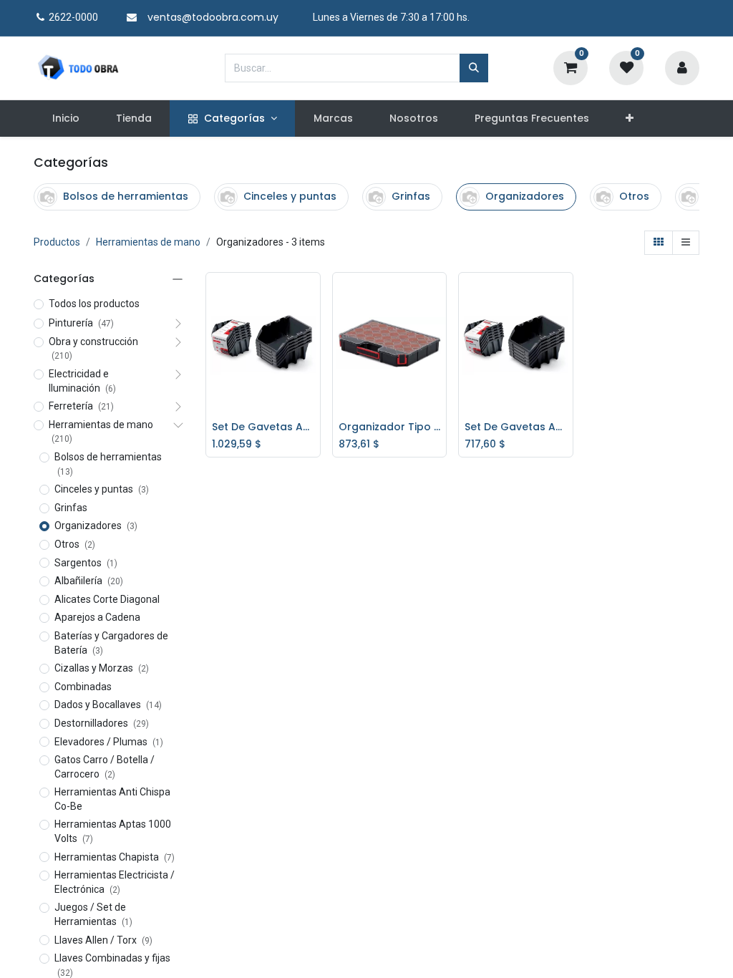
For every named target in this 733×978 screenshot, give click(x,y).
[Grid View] (658, 243)
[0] (570, 66)
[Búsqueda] (474, 68)
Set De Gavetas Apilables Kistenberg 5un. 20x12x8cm (516, 427)
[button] (630, 118)
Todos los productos (94, 303)
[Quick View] (312, 294)
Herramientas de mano (148, 242)
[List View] (685, 243)
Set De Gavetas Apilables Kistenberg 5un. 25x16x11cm (263, 427)
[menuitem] (65, 118)
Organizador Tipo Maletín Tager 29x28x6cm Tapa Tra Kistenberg (390, 427)
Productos (57, 242)
